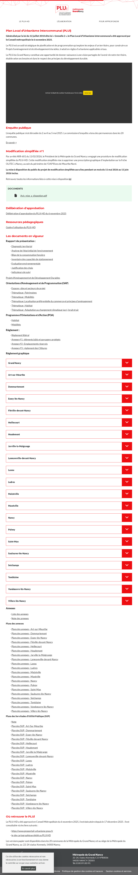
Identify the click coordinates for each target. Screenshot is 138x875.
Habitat (15, 320)
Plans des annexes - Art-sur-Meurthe (29, 629)
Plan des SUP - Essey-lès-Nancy (26, 734)
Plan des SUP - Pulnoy (22, 782)
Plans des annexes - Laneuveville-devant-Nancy (34, 659)
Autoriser (87, 93)
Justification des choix (22, 267)
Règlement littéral (20, 335)
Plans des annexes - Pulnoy (24, 685)
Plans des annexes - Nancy (24, 680)
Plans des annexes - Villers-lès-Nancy (29, 711)
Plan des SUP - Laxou (21, 760)
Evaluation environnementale (25, 263)
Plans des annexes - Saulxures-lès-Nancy (31, 693)
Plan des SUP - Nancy (21, 777)
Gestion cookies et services (118, 871)
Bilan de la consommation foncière (28, 255)
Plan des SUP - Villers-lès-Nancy (27, 808)
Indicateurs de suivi (20, 272)
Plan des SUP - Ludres (22, 765)
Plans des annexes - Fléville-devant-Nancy (32, 642)
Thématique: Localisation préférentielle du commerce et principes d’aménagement (51, 301)
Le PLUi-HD (24, 21)
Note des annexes (20, 618)
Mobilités (16, 324)
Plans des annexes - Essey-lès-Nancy (29, 637)
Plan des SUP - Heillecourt (24, 743)
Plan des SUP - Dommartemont (26, 730)
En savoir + (11, 142)
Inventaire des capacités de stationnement (32, 259)
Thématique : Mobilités (22, 297)
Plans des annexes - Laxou (24, 663)
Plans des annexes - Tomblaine (26, 702)
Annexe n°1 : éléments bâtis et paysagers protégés (35, 339)
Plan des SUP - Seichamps (23, 795)
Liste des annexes (19, 614)
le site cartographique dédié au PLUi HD (31, 835)
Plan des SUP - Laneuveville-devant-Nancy (32, 756)
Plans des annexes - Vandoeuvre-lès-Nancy (32, 706)
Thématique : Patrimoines (24, 292)
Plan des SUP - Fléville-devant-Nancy (29, 739)
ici (70, 179)
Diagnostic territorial (21, 246)
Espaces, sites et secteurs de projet (28, 288)
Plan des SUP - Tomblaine (23, 799)
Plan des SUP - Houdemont (24, 747)
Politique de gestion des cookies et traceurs (82, 871)
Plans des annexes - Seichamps (26, 698)
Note (13, 721)
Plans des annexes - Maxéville (25, 676)
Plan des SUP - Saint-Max (23, 786)
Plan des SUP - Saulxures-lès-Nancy (28, 790)
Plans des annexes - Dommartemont (29, 633)
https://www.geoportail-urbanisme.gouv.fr (32, 831)
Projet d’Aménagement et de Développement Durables (33, 277)
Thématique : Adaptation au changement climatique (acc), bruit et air (45, 309)
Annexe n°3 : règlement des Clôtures (29, 348)
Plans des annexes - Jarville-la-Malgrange (31, 655)
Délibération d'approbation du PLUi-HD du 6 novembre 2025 (36, 213)
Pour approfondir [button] (109, 21)
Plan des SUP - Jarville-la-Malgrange (29, 752)
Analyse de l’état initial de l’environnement (32, 250)
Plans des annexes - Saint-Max (26, 689)
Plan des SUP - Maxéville (23, 773)
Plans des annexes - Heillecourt (26, 646)
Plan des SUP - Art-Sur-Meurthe (27, 726)
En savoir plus (28, 868)
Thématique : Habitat (21, 305)
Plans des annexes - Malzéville (26, 672)
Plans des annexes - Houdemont (26, 650)
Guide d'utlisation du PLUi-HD (21, 227)
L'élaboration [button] (64, 21)
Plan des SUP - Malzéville (23, 769)
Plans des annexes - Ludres (24, 668)
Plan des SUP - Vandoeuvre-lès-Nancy (30, 803)
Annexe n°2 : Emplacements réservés (29, 343)
